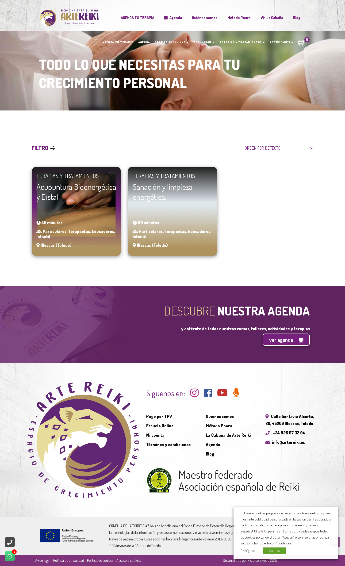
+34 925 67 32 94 (288, 432)
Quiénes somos (220, 416)
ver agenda (281, 339)
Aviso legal (42, 560)
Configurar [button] (248, 550)
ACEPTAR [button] (274, 551)
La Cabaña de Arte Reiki (228, 435)
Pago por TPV (159, 416)
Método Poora (219, 425)
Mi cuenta (155, 435)
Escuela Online (160, 425)
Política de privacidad (68, 560)
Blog (210, 453)
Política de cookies (100, 560)
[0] (301, 44)
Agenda (213, 444)
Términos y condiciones (168, 444)
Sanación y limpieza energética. (162, 192)
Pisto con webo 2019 (262, 560)
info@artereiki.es (288, 442)
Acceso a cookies (128, 560)
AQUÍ (264, 531)
